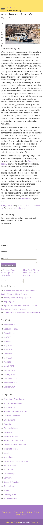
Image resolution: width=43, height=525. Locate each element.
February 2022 (10, 353)
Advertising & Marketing (14, 399)
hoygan (6, 205)
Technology (9, 486)
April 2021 (8, 362)
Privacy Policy (33, 512)
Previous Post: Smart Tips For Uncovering (8, 272)
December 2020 (10, 378)
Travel (6, 490)
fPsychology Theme (11, 522)
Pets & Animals (10, 465)
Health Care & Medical (13, 440)
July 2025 (7, 337)
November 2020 (11, 382)
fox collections (26, 198)
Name (4, 245)
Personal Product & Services (16, 461)
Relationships (9, 473)
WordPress (35, 522)
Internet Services (11, 449)
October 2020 (9, 387)
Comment (6, 223)
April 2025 (8, 349)
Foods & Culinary (11, 428)
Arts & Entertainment (13, 403)
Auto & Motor (10, 407)
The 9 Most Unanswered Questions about (22, 312)
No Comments (34, 205)
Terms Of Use (20, 514)
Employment (9, 420)
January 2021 (9, 374)
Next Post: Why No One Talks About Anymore (31, 272)
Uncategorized (10, 494)
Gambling (8, 432)
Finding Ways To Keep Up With (17, 297)
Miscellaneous (20, 208)
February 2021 (10, 370)
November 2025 (11, 324)
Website (4, 258)
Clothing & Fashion (12, 415)
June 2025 (8, 341)
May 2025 (8, 345)
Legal (6, 453)
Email (4, 251)
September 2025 (11, 329)
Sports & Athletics (11, 482)
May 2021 (8, 358)
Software (8, 478)
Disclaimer (6, 512)
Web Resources (10, 498)
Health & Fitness (11, 436)
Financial (7, 424)
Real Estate (8, 469)
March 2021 (9, 366)
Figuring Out (9, 301)
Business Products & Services (16, 411)
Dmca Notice (19, 512)
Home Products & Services (15, 444)
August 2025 (9, 333)
